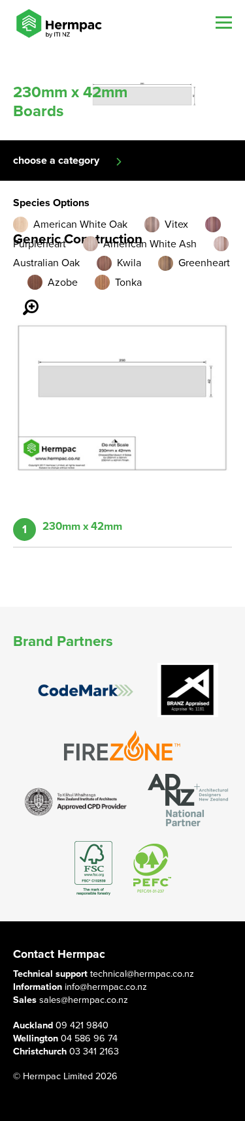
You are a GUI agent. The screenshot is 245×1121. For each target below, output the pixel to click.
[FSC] (93, 868)
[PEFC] (152, 868)
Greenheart (204, 262)
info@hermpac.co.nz (106, 986)
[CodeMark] (85, 690)
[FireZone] (123, 745)
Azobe (63, 282)
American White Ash (150, 244)
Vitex (176, 224)
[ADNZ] (188, 801)
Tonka (128, 282)
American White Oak (80, 224)
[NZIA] (76, 800)
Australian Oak (46, 262)
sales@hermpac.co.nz (83, 1000)
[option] (122, 93)
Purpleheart (39, 244)
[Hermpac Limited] (59, 23)
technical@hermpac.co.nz (142, 973)
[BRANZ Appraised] (188, 690)
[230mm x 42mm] (23, 298)
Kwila (129, 262)
